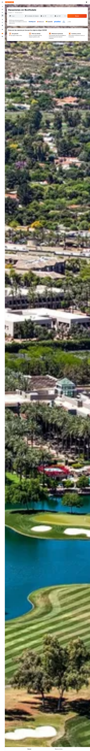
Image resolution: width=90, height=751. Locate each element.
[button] (2, 2)
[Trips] (2, 29)
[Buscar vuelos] (2, 6)
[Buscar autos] (2, 12)
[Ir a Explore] (2, 19)
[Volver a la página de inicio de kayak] (9, 2)
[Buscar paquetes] (2, 15)
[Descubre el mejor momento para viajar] (2, 25)
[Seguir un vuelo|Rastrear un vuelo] (2, 22)
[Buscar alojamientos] (2, 9)
